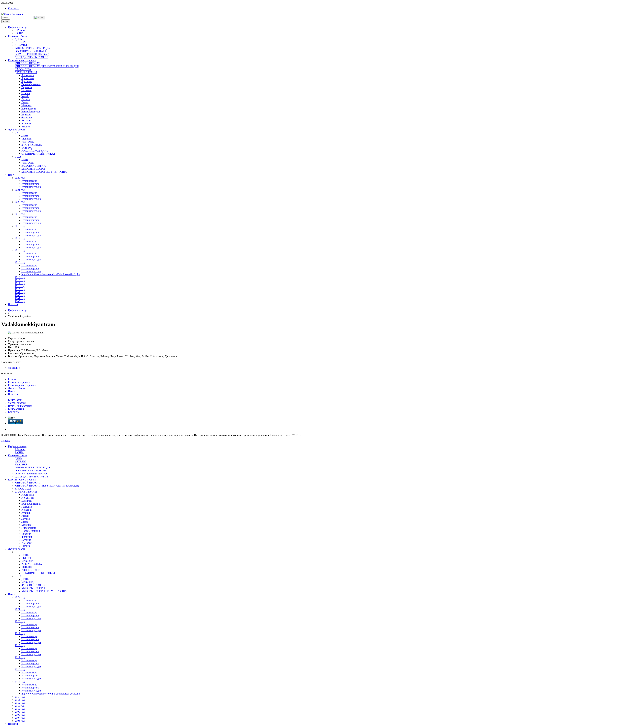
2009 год (20, 292)
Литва (24, 102)
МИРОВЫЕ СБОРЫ (33, 168)
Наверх (5, 440)
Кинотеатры (15, 399)
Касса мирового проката (22, 60)
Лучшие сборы (16, 129)
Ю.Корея (26, 123)
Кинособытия (16, 408)
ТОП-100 (26, 147)
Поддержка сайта (280, 435)
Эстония (26, 120)
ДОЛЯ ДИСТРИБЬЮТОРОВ (31, 57)
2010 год (20, 289)
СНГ (17, 132)
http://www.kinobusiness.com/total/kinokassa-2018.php (50, 274)
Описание (14, 367)
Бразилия (26, 81)
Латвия (25, 99)
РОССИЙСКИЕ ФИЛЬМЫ (30, 51)
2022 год (20, 177)
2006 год (20, 301)
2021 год (20, 189)
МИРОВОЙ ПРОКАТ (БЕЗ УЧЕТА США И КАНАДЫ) (47, 66)
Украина (26, 114)
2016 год (20, 250)
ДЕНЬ (18, 39)
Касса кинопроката (19, 382)
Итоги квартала (30, 183)
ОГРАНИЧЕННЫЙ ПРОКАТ (32, 54)
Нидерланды (28, 108)
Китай (25, 96)
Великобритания (31, 84)
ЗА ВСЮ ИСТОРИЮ (33, 165)
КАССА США (23, 69)
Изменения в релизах (20, 405)
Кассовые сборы (17, 36)
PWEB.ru (296, 435)
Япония (25, 126)
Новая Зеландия (30, 111)
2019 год (20, 214)
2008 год (20, 295)
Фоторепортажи (17, 402)
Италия (25, 93)
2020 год (20, 201)
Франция (26, 117)
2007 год (20, 298)
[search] (39, 17)
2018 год (20, 226)
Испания (26, 90)
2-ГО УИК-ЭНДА (31, 144)
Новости (13, 304)
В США (19, 33)
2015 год (20, 262)
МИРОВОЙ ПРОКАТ (27, 63)
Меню (6, 21)
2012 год (20, 283)
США (18, 156)
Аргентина (27, 78)
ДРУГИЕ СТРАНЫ (26, 72)
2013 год (20, 280)
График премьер (17, 27)
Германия (26, 87)
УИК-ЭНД (21, 45)
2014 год (20, 277)
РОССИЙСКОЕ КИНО (35, 150)
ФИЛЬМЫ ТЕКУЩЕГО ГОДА (32, 48)
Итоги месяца (29, 180)
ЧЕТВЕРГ (20, 42)
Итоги (11, 174)
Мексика (26, 105)
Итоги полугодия (31, 186)
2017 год (20, 238)
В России (20, 30)
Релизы (12, 379)
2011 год (19, 286)
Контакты (13, 8)
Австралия (27, 75)
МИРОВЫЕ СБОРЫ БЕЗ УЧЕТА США (44, 171)
